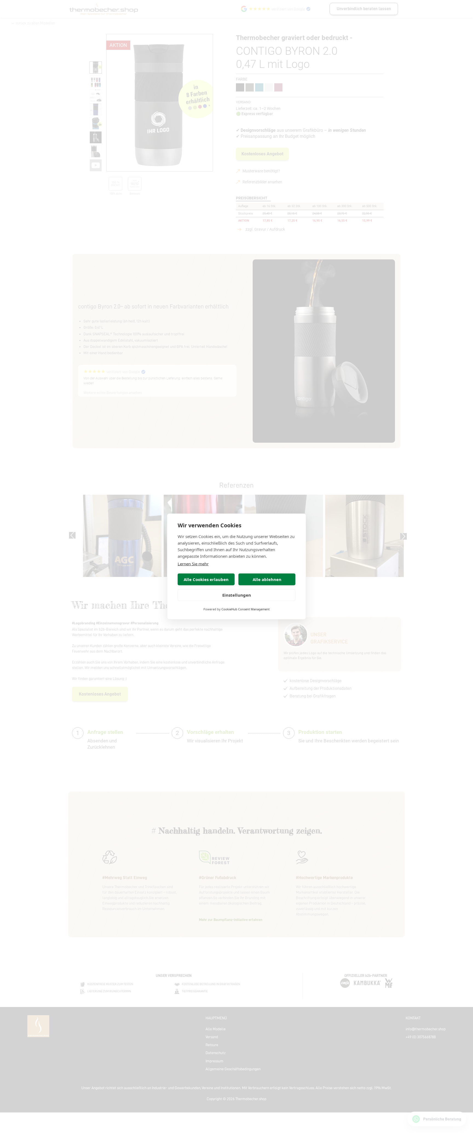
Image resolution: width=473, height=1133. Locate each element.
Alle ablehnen (267, 579)
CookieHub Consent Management (245, 609)
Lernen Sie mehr (193, 563)
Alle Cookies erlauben (206, 579)
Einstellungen (236, 595)
